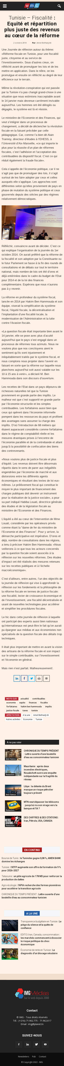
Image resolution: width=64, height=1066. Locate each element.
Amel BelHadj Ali (44, 42)
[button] (59, 6)
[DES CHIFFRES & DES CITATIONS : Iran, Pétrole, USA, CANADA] (13, 821)
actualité (25, 698)
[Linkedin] (27, 1044)
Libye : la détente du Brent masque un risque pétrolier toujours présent (38, 789)
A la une (26, 715)
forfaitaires (11, 706)
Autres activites (13, 719)
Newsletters (23, 1056)
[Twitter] (36, 1044)
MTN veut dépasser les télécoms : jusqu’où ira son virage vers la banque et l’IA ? (41, 805)
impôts (48, 706)
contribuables (38, 698)
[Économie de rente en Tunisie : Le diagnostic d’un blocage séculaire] (10, 954)
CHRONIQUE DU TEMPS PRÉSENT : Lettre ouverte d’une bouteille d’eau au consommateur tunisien (41, 754)
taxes (25, 710)
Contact (42, 1056)
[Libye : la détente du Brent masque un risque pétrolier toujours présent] (13, 790)
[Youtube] (45, 1044)
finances (33, 702)
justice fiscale (12, 710)
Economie (27, 719)
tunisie (35, 710)
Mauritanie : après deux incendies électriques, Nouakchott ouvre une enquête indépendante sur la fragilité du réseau (40, 773)
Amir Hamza (11, 759)
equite (22, 702)
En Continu (32, 850)
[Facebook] (18, 1044)
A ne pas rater (14, 742)
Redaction (10, 774)
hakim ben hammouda (31, 706)
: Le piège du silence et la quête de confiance (41, 924)
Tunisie (39, 719)
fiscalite (44, 702)
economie (11, 702)
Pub (34, 1056)
